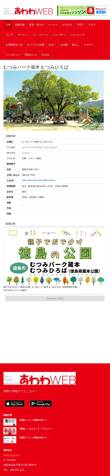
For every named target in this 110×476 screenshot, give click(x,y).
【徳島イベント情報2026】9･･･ (33, 420)
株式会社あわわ (11, 455)
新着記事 (20, 24)
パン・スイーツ (40, 34)
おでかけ (67, 24)
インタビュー (13, 54)
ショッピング (77, 34)
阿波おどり (31, 54)
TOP (8, 24)
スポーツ (89, 44)
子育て (80, 24)
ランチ (9, 34)
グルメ (92, 24)
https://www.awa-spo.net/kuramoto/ (38, 180)
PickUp (45, 54)
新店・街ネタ (36, 24)
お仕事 (64, 44)
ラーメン (22, 34)
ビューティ (59, 34)
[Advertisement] (55, 332)
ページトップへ (55, 298)
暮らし (75, 44)
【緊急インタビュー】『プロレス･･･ (36, 428)
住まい (52, 44)
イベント (53, 24)
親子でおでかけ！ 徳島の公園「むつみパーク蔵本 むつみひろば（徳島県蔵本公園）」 (42, 287)
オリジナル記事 (35, 44)
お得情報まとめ (14, 44)
